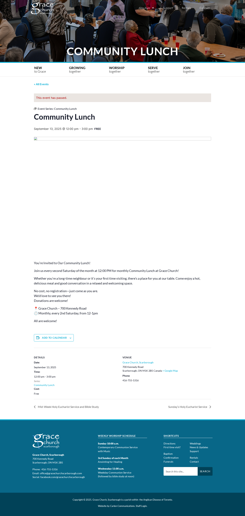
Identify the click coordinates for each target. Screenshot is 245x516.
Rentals (186, 8)
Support (168, 8)
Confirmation (171, 457)
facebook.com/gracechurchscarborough (62, 477)
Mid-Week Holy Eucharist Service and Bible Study (68, 406)
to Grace (40, 69)
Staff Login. (141, 506)
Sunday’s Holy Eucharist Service (188, 406)
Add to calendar (54, 337)
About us (144, 8)
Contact (205, 8)
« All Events (41, 84)
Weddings (195, 443)
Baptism (168, 453)
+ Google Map (170, 370)
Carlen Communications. (122, 506)
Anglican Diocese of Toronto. (158, 499)
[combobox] (181, 471)
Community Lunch (44, 385)
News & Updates (199, 447)
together (77, 69)
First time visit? (172, 447)
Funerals (168, 461)
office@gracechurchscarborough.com (61, 473)
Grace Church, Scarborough (138, 362)
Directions (169, 443)
